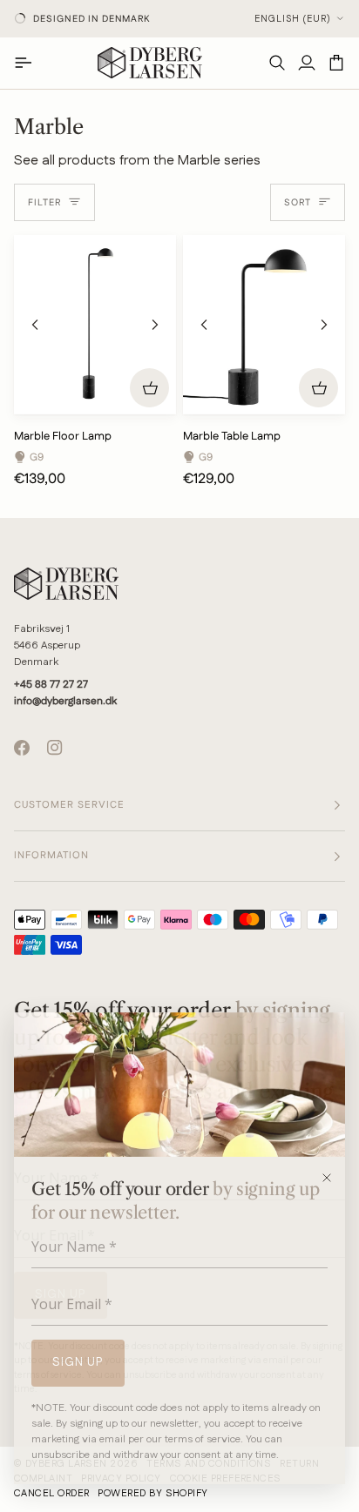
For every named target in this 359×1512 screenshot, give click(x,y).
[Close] (332, 1178)
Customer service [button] (69, 805)
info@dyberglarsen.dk (65, 701)
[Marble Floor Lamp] (95, 325)
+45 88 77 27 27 (51, 684)
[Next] (155, 324)
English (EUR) (292, 19)
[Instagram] (55, 748)
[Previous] (34, 324)
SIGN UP (78, 1362)
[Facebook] (22, 748)
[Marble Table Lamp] (264, 325)
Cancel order (51, 1494)
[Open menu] (29, 62)
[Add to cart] (149, 387)
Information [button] (51, 856)
